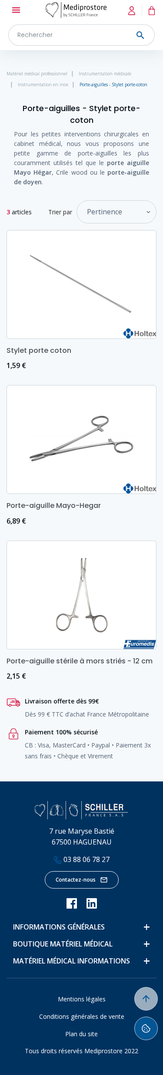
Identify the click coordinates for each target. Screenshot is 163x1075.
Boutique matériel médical (63, 944)
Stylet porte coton (39, 350)
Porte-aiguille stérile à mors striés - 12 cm (80, 661)
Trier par (60, 212)
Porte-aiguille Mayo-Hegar (54, 505)
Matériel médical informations (71, 961)
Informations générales (59, 927)
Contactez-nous (76, 879)
